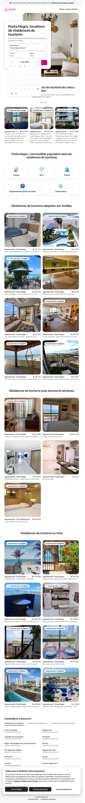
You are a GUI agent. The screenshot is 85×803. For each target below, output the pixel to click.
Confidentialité (33, 799)
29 (38, 89)
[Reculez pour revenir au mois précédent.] (12, 62)
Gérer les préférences (64, 789)
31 (16, 94)
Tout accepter (16, 789)
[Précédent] (38, 102)
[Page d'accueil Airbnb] (10, 9)
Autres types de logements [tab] (37, 723)
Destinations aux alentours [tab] (14, 723)
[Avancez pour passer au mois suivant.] (37, 62)
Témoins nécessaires (40, 789)
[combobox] (27, 48)
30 (12, 94)
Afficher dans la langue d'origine (62, 3)
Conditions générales (48, 799)
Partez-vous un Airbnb (68, 9)
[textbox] (18, 55)
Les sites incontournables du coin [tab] (63, 723)
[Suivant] (45, 102)
